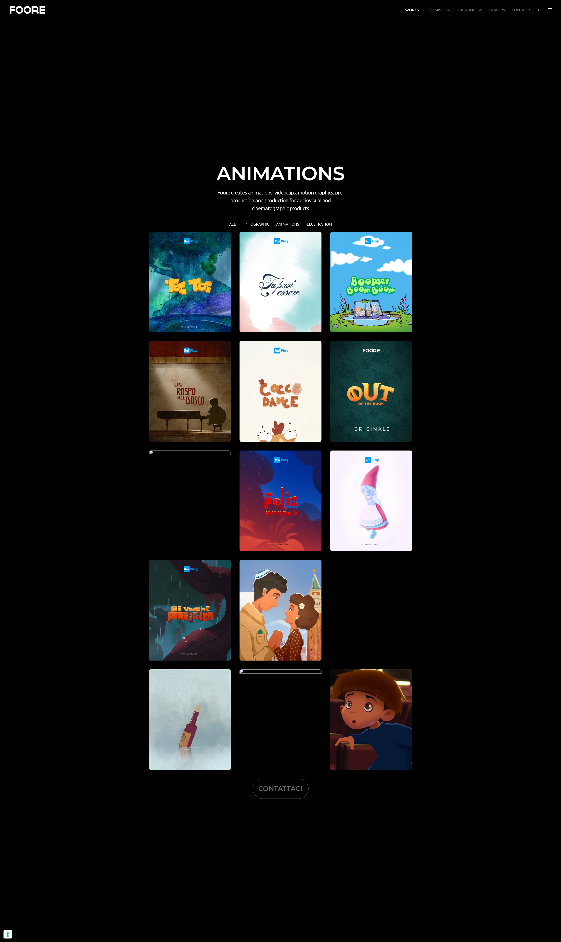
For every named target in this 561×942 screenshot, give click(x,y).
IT (539, 9)
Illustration (319, 224)
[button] (550, 9)
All (232, 224)
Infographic (257, 224)
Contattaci (280, 789)
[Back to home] (28, 9)
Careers (497, 9)
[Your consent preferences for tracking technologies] (8, 934)
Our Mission (438, 9)
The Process (469, 9)
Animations (287, 224)
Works (412, 9)
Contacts (521, 9)
